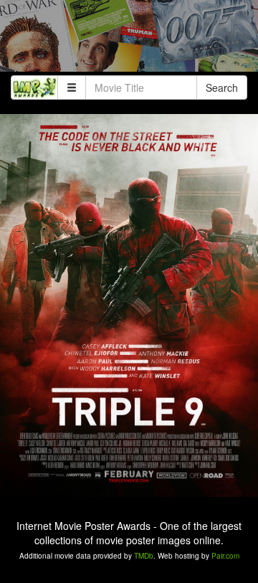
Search (222, 87)
